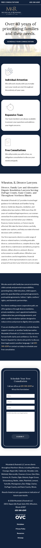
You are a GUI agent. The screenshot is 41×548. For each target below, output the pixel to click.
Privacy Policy (20, 529)
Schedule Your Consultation (20, 41)
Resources (20, 533)
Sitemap (20, 538)
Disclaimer (20, 524)
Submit (20, 436)
